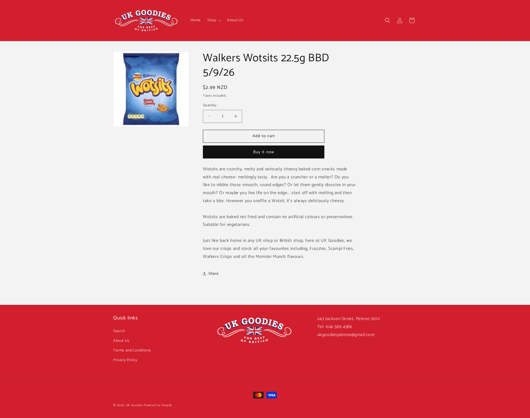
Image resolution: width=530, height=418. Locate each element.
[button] (214, 20)
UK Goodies (134, 405)
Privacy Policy (125, 360)
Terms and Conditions (132, 350)
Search (119, 331)
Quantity (209, 105)
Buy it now (263, 152)
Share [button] (213, 274)
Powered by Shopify (158, 405)
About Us (121, 341)
